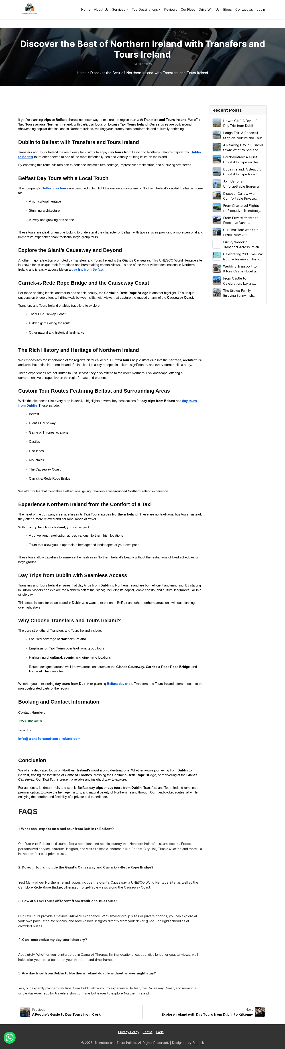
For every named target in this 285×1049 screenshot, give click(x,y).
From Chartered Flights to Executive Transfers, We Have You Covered (241, 208)
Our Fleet (188, 9)
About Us (101, 9)
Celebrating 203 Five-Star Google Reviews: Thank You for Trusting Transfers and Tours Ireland (243, 257)
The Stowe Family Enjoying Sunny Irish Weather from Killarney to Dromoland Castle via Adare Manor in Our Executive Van (242, 293)
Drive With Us (209, 9)
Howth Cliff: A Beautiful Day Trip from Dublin (241, 123)
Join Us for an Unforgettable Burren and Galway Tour (243, 184)
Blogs (227, 9)
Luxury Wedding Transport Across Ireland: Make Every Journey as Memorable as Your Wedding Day (242, 245)
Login (260, 9)
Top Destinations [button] (145, 9)
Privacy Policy (128, 1032)
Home (85, 9)
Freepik (198, 1043)
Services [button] (118, 9)
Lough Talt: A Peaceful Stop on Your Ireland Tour (242, 135)
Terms (148, 1032)
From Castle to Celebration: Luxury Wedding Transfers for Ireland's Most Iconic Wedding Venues (240, 281)
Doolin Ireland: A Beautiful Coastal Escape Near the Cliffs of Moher (242, 172)
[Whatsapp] (10, 1038)
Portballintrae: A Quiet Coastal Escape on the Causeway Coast (240, 160)
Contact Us (244, 9)
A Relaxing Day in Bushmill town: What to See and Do (243, 148)
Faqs (160, 1032)
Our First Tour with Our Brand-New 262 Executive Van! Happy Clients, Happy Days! (240, 232)
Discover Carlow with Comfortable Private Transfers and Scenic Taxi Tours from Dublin (242, 196)
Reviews (170, 9)
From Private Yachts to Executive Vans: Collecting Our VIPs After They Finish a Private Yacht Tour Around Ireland (243, 220)
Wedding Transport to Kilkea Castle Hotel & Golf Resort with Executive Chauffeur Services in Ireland (240, 269)
